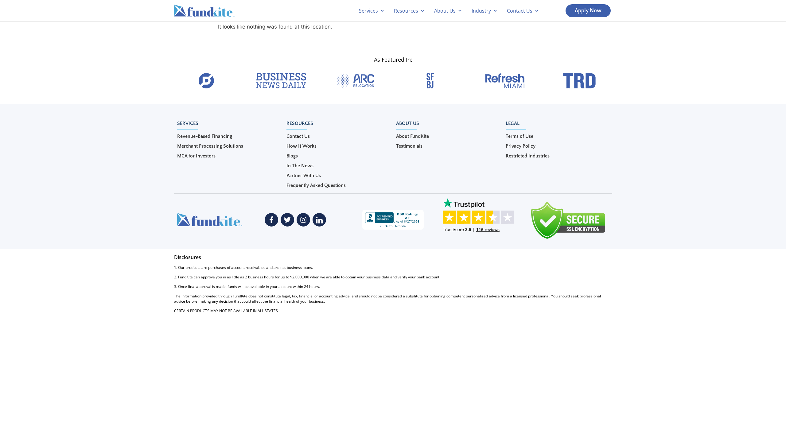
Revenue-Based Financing (204, 136)
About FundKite (412, 136)
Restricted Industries (528, 156)
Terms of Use (519, 136)
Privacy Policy (520, 146)
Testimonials (409, 146)
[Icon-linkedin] (319, 220)
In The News (299, 166)
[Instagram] (303, 220)
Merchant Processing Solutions (210, 146)
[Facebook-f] (271, 220)
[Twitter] (287, 220)
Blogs (292, 156)
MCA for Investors (196, 156)
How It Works (301, 146)
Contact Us (298, 136)
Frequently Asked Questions (316, 185)
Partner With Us (303, 175)
